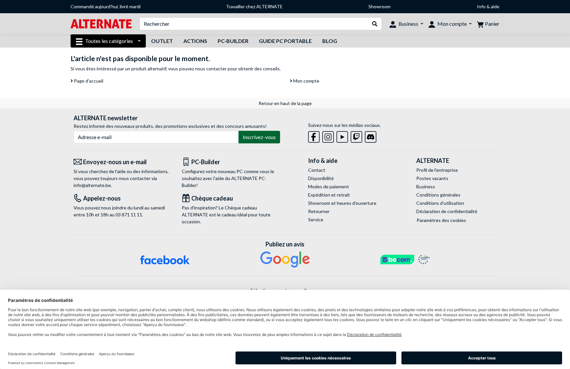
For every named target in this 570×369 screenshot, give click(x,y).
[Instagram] (328, 135)
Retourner (319, 211)
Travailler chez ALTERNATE (254, 6)
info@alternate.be (92, 185)
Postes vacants (432, 178)
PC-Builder (233, 41)
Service (315, 219)
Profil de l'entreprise (437, 170)
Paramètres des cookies (441, 220)
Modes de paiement (328, 186)
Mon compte (305, 81)
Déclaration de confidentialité (446, 211)
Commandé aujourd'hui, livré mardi (106, 6)
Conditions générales (438, 195)
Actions (195, 41)
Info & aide (488, 6)
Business (425, 186)
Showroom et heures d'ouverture (342, 203)
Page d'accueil (88, 81)
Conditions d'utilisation (440, 203)
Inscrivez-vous (259, 137)
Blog (329, 41)
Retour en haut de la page (285, 103)
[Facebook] (314, 135)
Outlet (162, 41)
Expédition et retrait (329, 195)
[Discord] (370, 135)
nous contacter (211, 68)
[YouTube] (342, 135)
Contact (316, 170)
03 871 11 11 (128, 214)
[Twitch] (356, 135)
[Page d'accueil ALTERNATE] (101, 23)
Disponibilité (321, 178)
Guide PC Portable (285, 41)
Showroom (379, 6)
